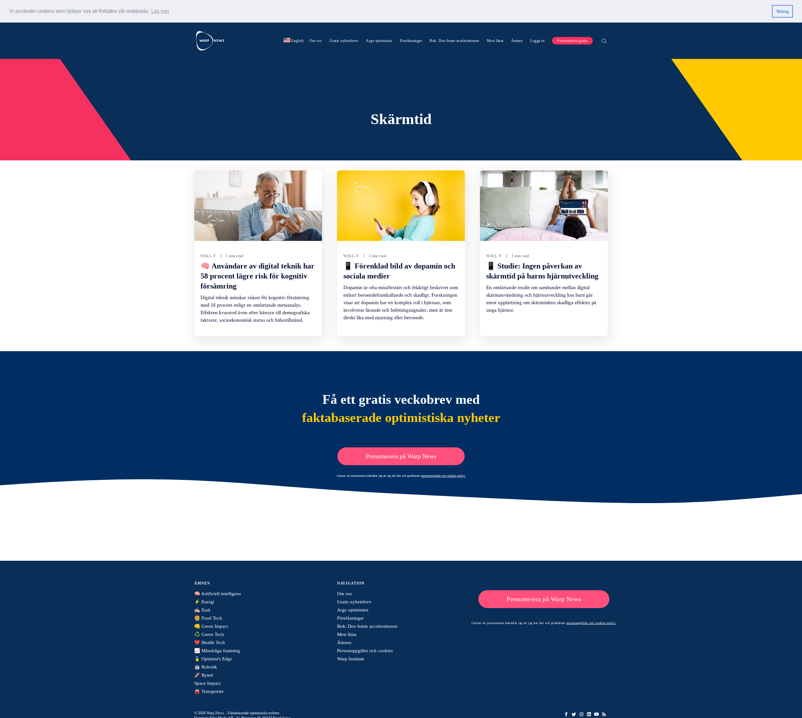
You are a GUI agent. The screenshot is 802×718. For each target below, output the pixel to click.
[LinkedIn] (589, 714)
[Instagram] (581, 714)
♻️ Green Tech (209, 634)
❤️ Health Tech (209, 642)
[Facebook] (566, 714)
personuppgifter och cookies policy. (443, 475)
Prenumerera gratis (572, 40)
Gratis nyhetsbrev (344, 40)
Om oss (316, 40)
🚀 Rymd (203, 675)
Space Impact (207, 683)
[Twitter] (574, 714)
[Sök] (604, 40)
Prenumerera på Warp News (401, 456)
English (293, 40)
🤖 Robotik (205, 666)
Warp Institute (350, 658)
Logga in (537, 40)
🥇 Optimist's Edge (213, 658)
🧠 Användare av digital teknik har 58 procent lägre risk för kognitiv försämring (257, 276)
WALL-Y (208, 256)
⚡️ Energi (204, 601)
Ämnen (517, 40)
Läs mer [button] (160, 11)
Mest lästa (495, 40)
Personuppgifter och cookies (365, 650)
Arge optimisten (379, 40)
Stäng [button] (782, 11)
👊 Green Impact (211, 626)
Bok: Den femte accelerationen (454, 40)
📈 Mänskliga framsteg (217, 650)
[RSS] (604, 714)
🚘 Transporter (209, 691)
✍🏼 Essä (202, 609)
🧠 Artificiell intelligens (217, 593)
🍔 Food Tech (208, 618)
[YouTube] (596, 714)
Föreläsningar (411, 40)
